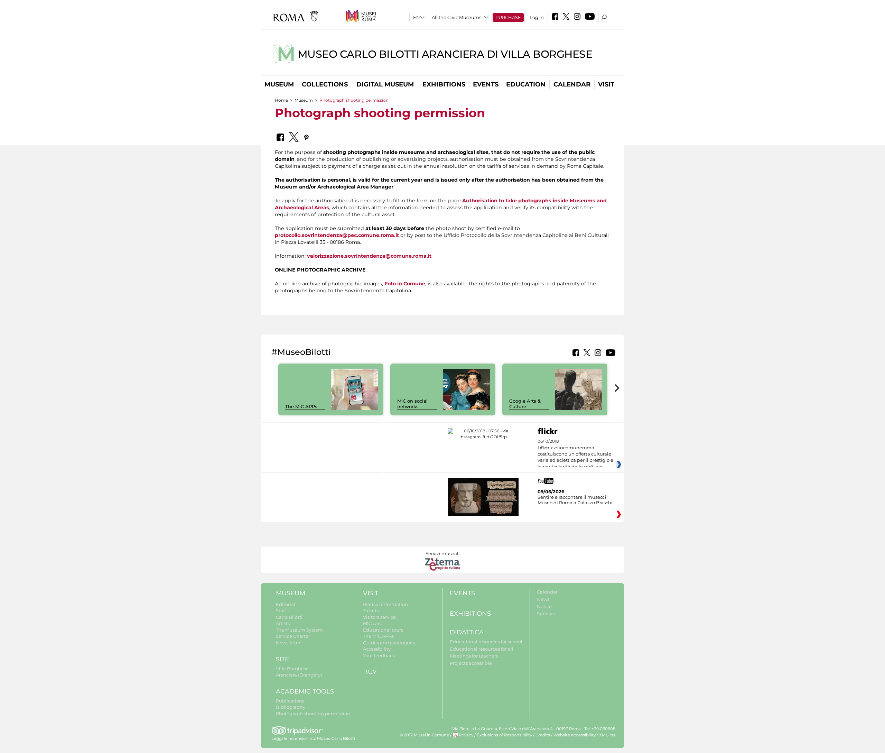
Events (486, 84)
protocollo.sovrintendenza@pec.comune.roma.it (337, 235)
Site (282, 659)
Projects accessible (471, 663)
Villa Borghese (292, 668)
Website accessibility (574, 735)
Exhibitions (443, 84)
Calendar (571, 84)
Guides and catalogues (389, 642)
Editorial (285, 604)
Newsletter (288, 642)
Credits (542, 735)
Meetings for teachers (474, 656)
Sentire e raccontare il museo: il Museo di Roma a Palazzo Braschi (575, 499)
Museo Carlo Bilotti (336, 738)
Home (281, 100)
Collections (325, 84)
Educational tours (383, 630)
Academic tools (305, 691)
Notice (544, 606)
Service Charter (293, 636)
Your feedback (379, 655)
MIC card (373, 623)
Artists (283, 623)
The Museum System (299, 630)
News (543, 599)
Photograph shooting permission (313, 713)
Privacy (466, 735)
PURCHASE (508, 17)
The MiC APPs (301, 406)
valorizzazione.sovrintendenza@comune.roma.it (369, 256)
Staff (281, 610)
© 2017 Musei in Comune (424, 735)
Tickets (371, 610)
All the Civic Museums (456, 17)
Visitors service (379, 617)
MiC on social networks (412, 404)
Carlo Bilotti (289, 617)
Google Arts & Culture (525, 404)
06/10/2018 (575, 454)
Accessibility (377, 649)
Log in (537, 17)
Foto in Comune (404, 284)
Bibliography (290, 707)
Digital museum (385, 84)
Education (526, 84)
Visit (606, 84)
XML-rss (607, 735)
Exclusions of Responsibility (504, 735)
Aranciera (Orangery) (299, 675)
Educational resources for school (486, 641)
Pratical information (385, 604)
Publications (290, 701)
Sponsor (546, 613)
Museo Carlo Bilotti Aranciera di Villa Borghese (445, 54)
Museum (279, 84)
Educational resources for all (481, 649)
